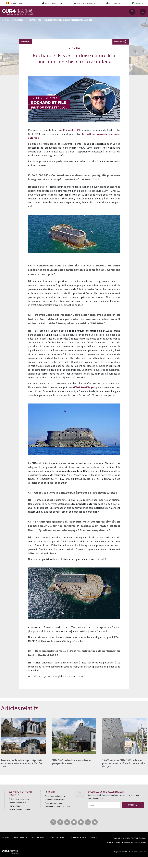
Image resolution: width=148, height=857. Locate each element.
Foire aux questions (53, 803)
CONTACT (5, 838)
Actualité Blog (18, 20)
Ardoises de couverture (19, 799)
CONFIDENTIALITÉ (20, 838)
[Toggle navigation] (143, 12)
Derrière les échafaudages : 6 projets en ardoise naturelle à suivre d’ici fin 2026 (21, 763)
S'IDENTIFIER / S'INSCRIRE (54, 3)
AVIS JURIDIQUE (38, 838)
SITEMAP (94, 838)
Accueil (5, 20)
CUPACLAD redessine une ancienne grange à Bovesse (71, 762)
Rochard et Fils (72, 130)
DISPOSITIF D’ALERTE (56, 838)
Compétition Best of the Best (57, 806)
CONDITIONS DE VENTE (77, 838)
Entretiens (25, 41)
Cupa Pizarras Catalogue (55, 796)
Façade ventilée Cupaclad (20, 809)
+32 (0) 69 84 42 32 (113, 842)
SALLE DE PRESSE (114, 3)
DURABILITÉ (138, 3)
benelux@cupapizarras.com (135, 842)
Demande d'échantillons (55, 799)
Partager (118, 41)
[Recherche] (132, 12)
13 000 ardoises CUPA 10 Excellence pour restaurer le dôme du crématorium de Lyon (124, 763)
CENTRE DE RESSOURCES (86, 3)
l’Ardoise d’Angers (84, 387)
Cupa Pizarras (119, 852)
